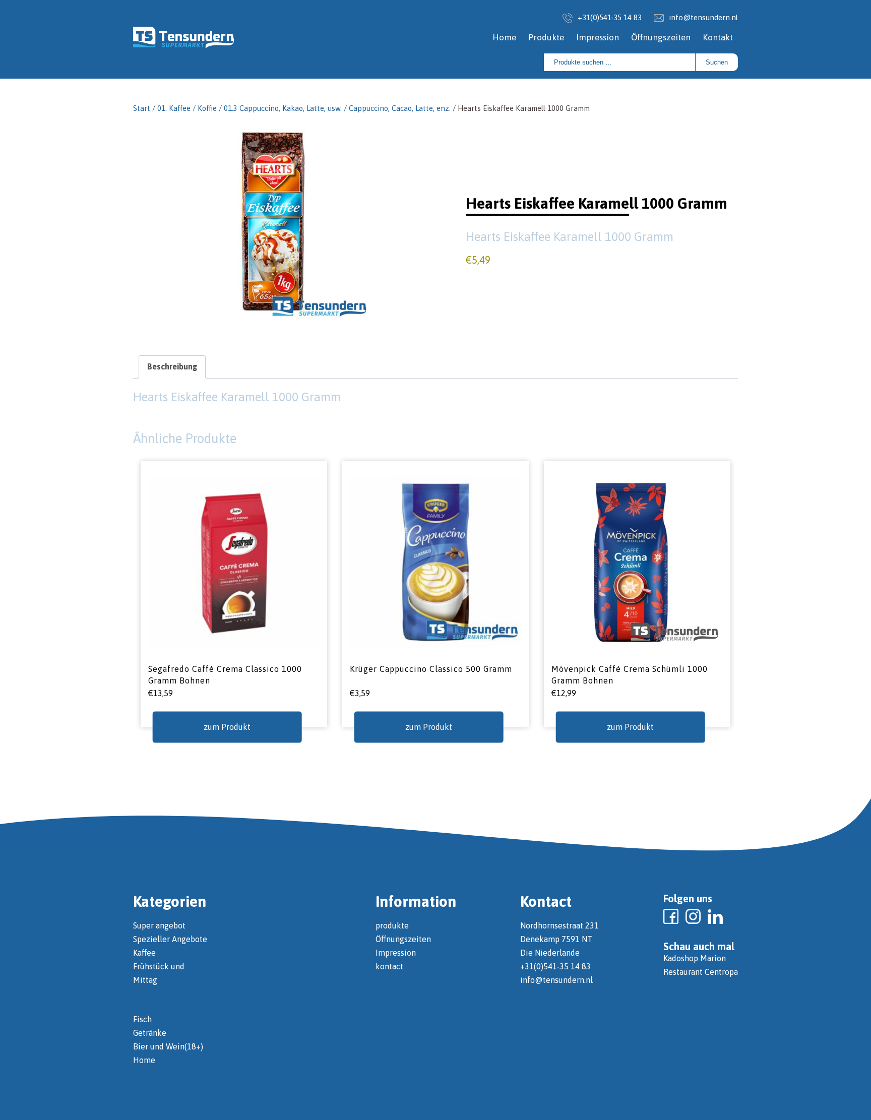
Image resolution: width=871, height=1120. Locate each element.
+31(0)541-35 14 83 (610, 17)
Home (504, 37)
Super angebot (159, 925)
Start (141, 108)
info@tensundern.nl (703, 17)
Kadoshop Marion (694, 958)
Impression (597, 37)
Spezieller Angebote (170, 939)
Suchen (717, 62)
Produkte (546, 37)
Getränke (149, 1032)
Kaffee (144, 952)
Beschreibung (172, 366)
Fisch (142, 1019)
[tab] (172, 366)
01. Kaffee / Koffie (187, 108)
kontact (389, 966)
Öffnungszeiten (661, 37)
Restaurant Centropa (700, 971)
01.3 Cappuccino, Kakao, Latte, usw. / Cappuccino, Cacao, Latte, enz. (337, 108)
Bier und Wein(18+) (168, 1046)
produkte (392, 925)
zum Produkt (227, 726)
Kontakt (718, 37)
